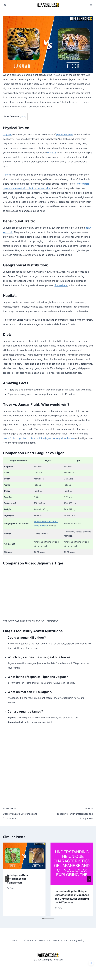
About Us (17, 940)
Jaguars (7, 134)
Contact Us (30, 940)
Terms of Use (60, 940)
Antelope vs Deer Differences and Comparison (17, 879)
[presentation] (24, 856)
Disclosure (44, 940)
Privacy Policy (77, 940)
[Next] (89, 879)
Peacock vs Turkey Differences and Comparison (74, 813)
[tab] (43, 918)
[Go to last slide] (7, 879)
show (23, 116)
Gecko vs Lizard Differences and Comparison (20, 813)
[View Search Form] (5, 5)
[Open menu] (90, 5)
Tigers (6, 174)
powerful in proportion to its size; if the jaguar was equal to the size (39, 438)
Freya (12, 888)
